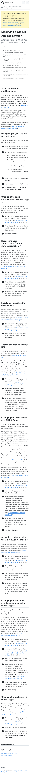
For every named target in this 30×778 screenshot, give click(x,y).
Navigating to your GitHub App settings (14, 134)
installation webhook (15, 460)
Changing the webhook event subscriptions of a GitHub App (13, 603)
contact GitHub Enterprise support (12, 25)
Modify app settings (9, 8)
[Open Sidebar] (2, 7)
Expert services (10, 771)
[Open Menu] (27, 2)
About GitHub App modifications (10, 89)
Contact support (7, 755)
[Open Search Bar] (23, 2)
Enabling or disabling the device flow (13, 304)
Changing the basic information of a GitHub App (15, 198)
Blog (17, 771)
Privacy (20, 770)
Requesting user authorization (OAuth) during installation (11, 243)
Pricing (3, 771)
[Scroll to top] (26, 774)
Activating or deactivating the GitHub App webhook (13, 538)
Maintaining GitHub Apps (15, 6)
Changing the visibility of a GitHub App (14, 698)
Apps (5, 6)
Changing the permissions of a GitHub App (14, 418)
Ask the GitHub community (10, 753)
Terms (15, 770)
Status (25, 770)
